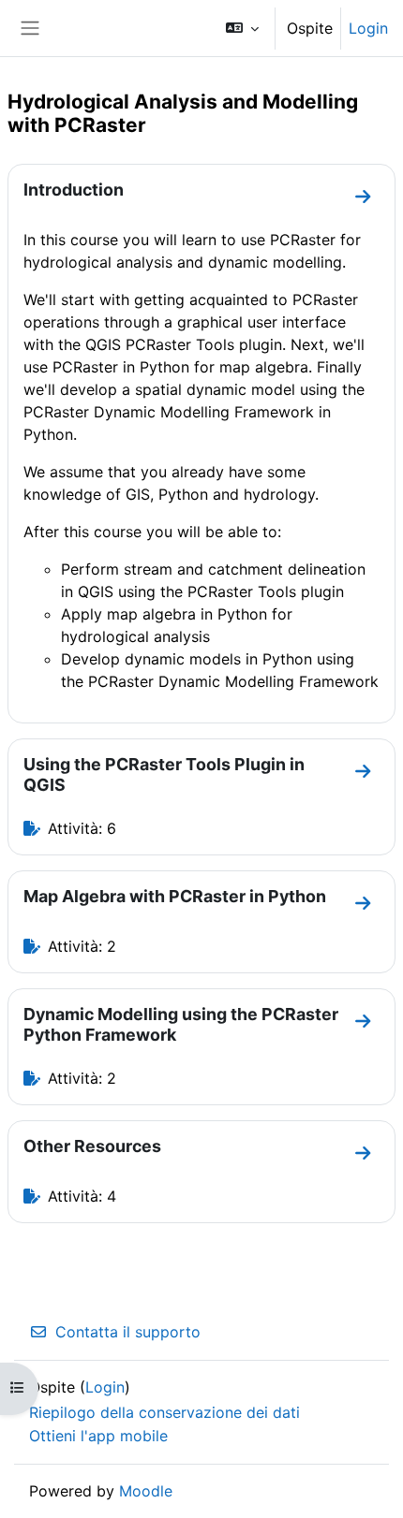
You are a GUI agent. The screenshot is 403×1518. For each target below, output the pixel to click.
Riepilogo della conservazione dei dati (164, 1412)
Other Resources (92, 1146)
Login (368, 28)
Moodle (145, 1491)
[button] (242, 28)
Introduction (73, 189)
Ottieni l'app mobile (98, 1435)
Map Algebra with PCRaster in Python (174, 896)
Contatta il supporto (128, 1331)
